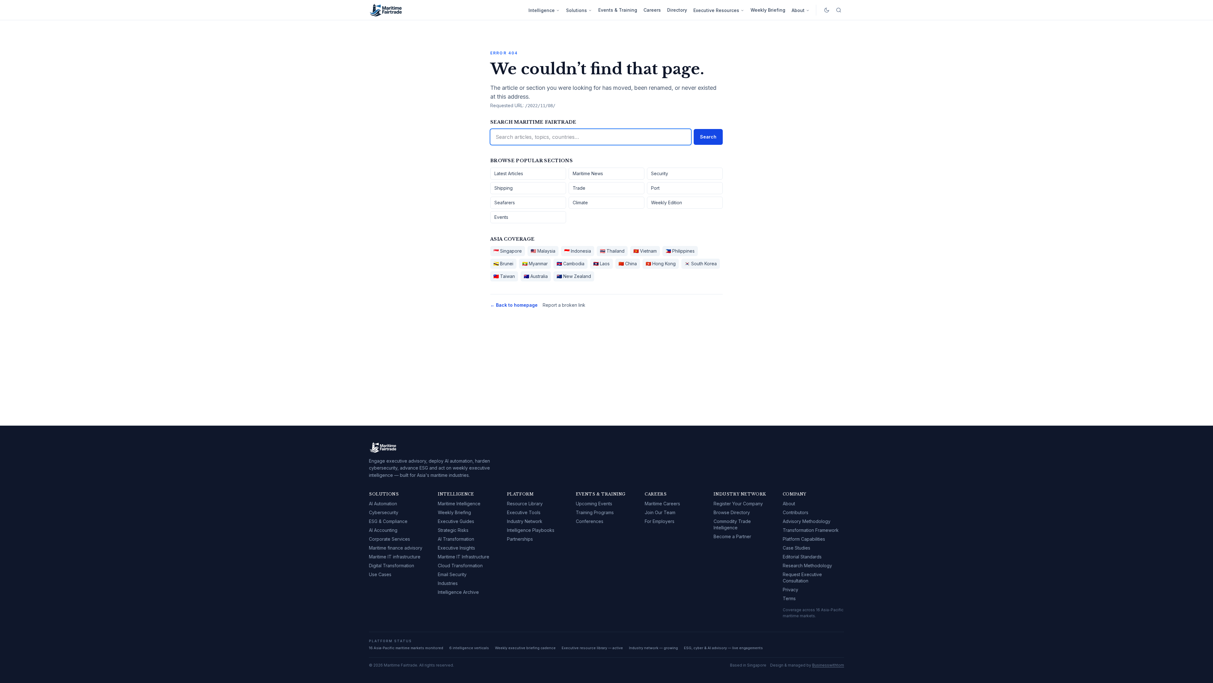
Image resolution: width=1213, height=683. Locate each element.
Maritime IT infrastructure (394, 556)
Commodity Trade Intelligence (732, 524)
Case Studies (796, 548)
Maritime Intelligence (459, 503)
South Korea (701, 263)
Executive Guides (456, 521)
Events (501, 217)
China (628, 263)
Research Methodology (807, 565)
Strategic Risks (453, 530)
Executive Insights (456, 548)
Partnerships (520, 539)
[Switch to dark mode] (826, 10)
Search (708, 136)
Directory (677, 10)
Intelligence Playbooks (530, 530)
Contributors (795, 512)
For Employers (659, 521)
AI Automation (383, 503)
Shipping (503, 188)
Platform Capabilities (804, 539)
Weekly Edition (666, 202)
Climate (580, 202)
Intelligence (541, 10)
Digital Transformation (391, 565)
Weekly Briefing (768, 10)
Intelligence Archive (458, 592)
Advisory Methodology (806, 521)
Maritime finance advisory (395, 548)
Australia (536, 276)
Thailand (612, 251)
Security (659, 173)
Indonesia (577, 251)
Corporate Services (389, 539)
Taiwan (504, 276)
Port (655, 188)
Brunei (503, 263)
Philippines (680, 251)
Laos (601, 263)
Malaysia (543, 251)
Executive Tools (523, 512)
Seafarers (504, 202)
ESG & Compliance (388, 521)
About (798, 10)
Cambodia (570, 263)
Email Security (452, 574)
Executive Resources (716, 10)
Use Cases (380, 574)
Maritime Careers (662, 503)
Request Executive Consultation (802, 577)
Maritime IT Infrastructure (463, 556)
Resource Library (525, 503)
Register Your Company (738, 503)
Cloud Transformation (460, 565)
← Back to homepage (514, 305)
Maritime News (588, 173)
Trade (579, 188)
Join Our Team (660, 512)
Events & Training (617, 10)
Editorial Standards (802, 556)
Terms (789, 598)
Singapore (507, 251)
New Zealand (574, 276)
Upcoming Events (594, 503)
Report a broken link (564, 305)
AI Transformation (456, 539)
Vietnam (645, 251)
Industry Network (524, 521)
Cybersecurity (383, 512)
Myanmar (535, 263)
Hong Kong (661, 263)
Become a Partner (732, 536)
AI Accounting (383, 530)
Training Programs (595, 512)
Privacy (790, 589)
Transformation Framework (811, 530)
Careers (652, 10)
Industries (448, 583)
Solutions (576, 10)
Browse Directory (732, 512)
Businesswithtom (828, 665)
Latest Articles (508, 173)
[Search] (838, 10)
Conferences (589, 521)
